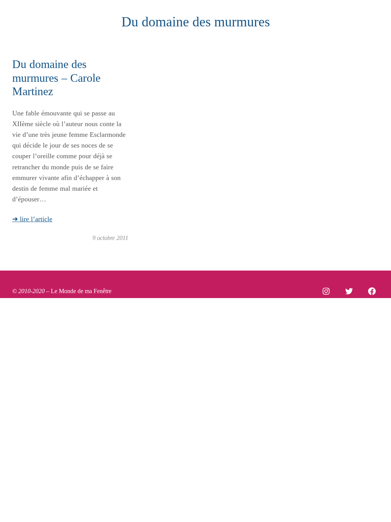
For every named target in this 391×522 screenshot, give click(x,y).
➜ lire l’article (32, 219)
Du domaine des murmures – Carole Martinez (56, 77)
